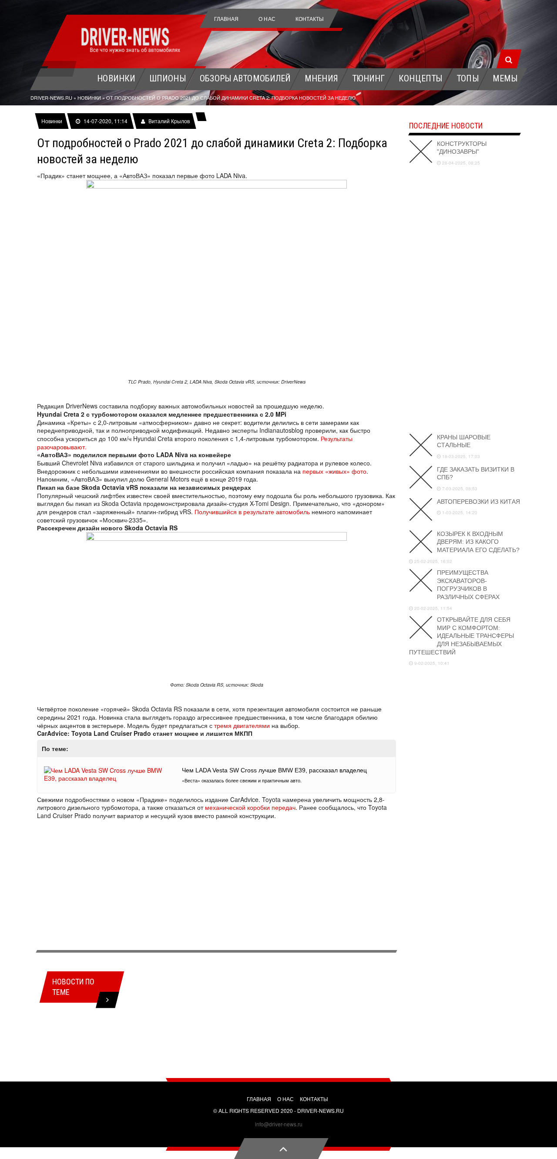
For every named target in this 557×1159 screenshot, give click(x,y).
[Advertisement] (216, 885)
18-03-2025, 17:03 (460, 456)
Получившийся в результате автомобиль (252, 511)
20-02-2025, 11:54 (432, 608)
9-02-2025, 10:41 (431, 663)
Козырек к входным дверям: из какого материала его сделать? (478, 541)
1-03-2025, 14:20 (459, 512)
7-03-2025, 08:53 (459, 488)
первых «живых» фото (334, 471)
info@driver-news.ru (278, 1124)
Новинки (51, 121)
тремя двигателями (242, 725)
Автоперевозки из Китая (478, 501)
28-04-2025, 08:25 (460, 163)
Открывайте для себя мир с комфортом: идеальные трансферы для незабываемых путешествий (461, 636)
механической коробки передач (250, 807)
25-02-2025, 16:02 (432, 561)
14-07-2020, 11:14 (105, 121)
